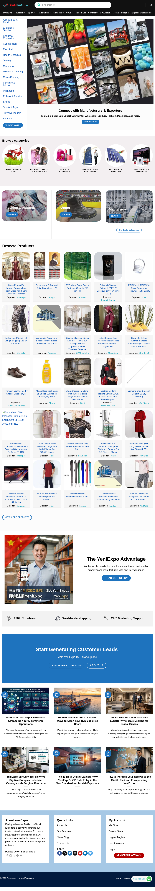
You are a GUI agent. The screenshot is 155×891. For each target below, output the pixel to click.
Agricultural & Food (10, 21)
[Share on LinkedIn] (85, 853)
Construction (10, 43)
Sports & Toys (10, 107)
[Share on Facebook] (59, 853)
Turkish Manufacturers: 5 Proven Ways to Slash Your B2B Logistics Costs (77, 720)
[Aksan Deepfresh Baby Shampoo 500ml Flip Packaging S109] (47, 371)
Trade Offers (43, 13)
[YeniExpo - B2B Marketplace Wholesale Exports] (16, 5)
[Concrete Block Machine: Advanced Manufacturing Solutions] (108, 474)
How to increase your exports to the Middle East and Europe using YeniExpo (129, 780)
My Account (105, 13)
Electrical (8, 49)
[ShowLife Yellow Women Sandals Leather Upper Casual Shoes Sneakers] (139, 318)
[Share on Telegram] (90, 853)
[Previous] (2, 161)
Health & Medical (12, 55)
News (68, 13)
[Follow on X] (14, 855)
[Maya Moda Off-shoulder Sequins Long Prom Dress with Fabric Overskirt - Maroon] (16, 266)
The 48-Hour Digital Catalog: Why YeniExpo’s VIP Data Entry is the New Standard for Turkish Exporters (77, 780)
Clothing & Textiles (8, 29)
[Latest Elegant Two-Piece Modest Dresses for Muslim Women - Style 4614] (108, 318)
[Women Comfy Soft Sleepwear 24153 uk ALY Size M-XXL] (139, 474)
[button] (151, 5)
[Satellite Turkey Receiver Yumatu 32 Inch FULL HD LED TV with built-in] (16, 474)
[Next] (152, 161)
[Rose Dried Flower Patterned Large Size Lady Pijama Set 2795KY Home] (47, 424)
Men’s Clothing (11, 77)
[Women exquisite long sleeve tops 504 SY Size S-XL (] (77, 424)
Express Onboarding (142, 13)
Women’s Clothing (13, 71)
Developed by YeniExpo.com (20, 878)
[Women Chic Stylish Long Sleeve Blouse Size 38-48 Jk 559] (139, 424)
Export (19, 13)
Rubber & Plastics (12, 96)
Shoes (6, 102)
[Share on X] (64, 853)
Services (57, 13)
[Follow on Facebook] (7, 855)
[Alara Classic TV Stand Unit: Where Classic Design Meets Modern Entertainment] (77, 371)
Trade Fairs (80, 13)
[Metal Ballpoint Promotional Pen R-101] (77, 474)
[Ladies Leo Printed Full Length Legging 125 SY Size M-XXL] (16, 318)
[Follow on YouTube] (21, 855)
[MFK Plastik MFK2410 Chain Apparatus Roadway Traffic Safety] (139, 266)
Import (30, 13)
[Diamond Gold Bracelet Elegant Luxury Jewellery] (139, 371)
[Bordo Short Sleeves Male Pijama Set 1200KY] (47, 474)
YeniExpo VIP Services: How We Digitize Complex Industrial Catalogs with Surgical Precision (26, 780)
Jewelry (7, 60)
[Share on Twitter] (70, 853)
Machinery (8, 66)
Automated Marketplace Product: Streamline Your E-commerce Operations (26, 720)
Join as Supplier (121, 13)
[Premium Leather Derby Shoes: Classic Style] (16, 371)
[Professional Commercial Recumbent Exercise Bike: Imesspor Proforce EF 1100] (16, 424)
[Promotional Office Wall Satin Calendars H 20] (47, 266)
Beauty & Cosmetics (8, 37)
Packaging (9, 90)
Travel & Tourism (12, 113)
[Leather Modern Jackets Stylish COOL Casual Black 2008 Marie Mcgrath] (108, 371)
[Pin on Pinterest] (80, 853)
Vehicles (7, 118)
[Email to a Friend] (75, 853)
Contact (92, 13)
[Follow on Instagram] (10, 855)
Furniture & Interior (9, 83)
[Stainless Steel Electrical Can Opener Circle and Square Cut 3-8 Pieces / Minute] (108, 424)
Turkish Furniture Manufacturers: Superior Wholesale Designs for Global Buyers (129, 720)
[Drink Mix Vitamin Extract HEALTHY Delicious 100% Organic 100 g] (108, 266)
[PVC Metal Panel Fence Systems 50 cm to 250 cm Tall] (77, 266)
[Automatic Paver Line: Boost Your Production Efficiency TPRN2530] (47, 318)
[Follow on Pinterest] (17, 855)
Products (7, 13)
